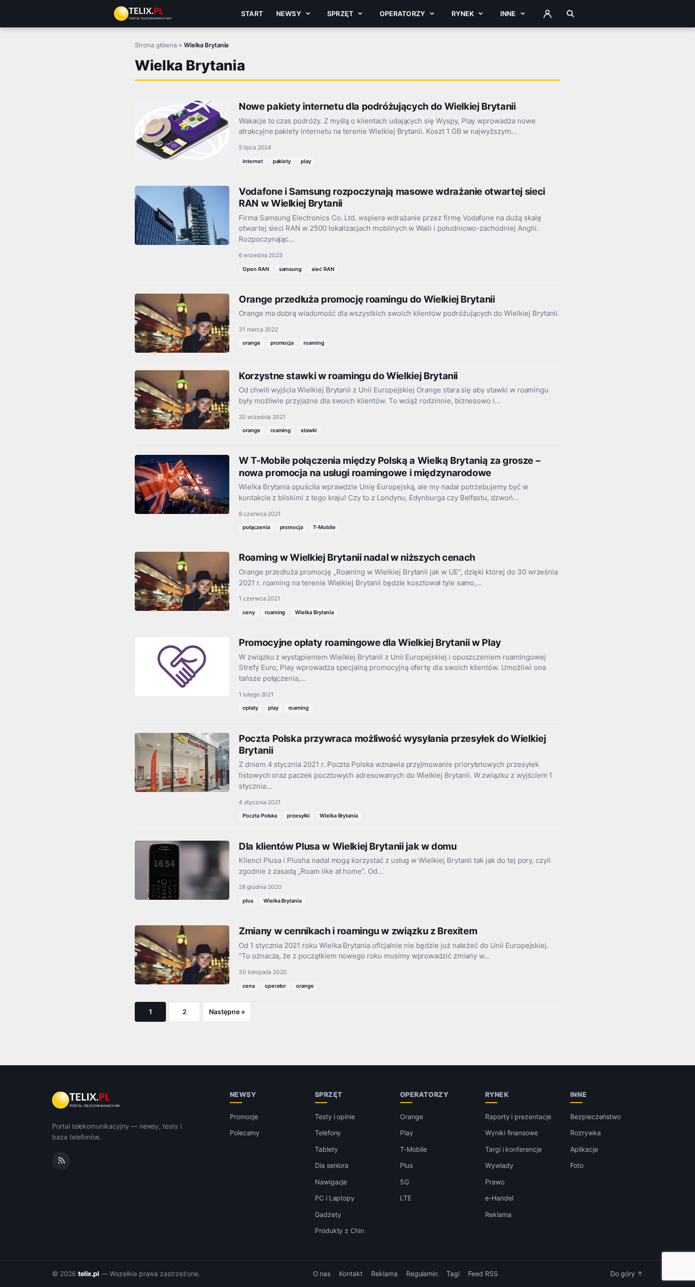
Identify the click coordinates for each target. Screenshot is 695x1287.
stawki (309, 430)
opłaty (250, 707)
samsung (290, 269)
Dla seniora (331, 1165)
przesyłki (298, 815)
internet (253, 161)
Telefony (328, 1133)
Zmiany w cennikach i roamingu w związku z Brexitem (358, 931)
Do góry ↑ (626, 1274)
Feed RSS (483, 1274)
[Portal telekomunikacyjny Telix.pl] (87, 1100)
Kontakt (351, 1274)
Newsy (288, 13)
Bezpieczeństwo (595, 1117)
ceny (249, 612)
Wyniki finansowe (511, 1133)
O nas (322, 1274)
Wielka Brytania (314, 612)
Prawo (494, 1182)
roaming (314, 342)
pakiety (282, 161)
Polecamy (245, 1133)
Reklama (498, 1214)
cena (249, 986)
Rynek (463, 13)
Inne (508, 13)
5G (404, 1182)
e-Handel (499, 1198)
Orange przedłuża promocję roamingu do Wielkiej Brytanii (367, 299)
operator (276, 986)
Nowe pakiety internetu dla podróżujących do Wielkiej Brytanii (377, 106)
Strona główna (156, 45)
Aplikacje (584, 1149)
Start (252, 13)
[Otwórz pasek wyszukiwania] (570, 13)
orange (252, 342)
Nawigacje (331, 1182)
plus (248, 900)
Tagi (453, 1274)
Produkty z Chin (339, 1230)
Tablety (326, 1149)
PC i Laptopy (335, 1198)
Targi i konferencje (513, 1149)
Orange (411, 1117)
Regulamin (422, 1274)
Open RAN (256, 269)
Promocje (244, 1117)
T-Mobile (324, 527)
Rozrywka (585, 1133)
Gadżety (328, 1214)
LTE (405, 1198)
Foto (576, 1165)
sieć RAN (323, 269)
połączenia (256, 527)
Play (406, 1133)
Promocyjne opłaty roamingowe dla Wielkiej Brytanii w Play (370, 642)
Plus (406, 1165)
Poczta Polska (260, 815)
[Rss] (61, 1161)
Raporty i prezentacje (518, 1117)
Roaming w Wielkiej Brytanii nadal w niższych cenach (357, 557)
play (306, 161)
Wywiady (499, 1165)
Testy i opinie (335, 1117)
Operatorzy (402, 13)
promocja (282, 342)
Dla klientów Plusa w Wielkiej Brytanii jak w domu (348, 846)
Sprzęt (340, 13)
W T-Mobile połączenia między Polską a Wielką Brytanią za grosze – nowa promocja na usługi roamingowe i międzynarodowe (389, 466)
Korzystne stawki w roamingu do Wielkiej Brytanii (348, 376)
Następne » (227, 1012)
